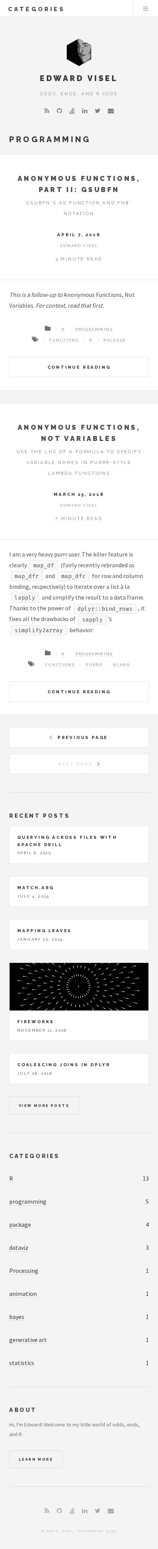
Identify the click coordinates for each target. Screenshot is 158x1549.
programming (94, 329)
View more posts (44, 1105)
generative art (28, 1340)
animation (23, 1293)
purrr (60, 554)
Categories (34, 1156)
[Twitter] (97, 111)
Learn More (36, 1459)
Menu (145, 8)
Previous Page (83, 737)
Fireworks (35, 1021)
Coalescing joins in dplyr (63, 1064)
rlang (121, 665)
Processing (23, 1270)
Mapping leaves (44, 930)
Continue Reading (79, 367)
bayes (16, 1316)
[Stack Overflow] (72, 111)
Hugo (111, 1531)
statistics (21, 1363)
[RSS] (46, 111)
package (115, 340)
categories (36, 9)
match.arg (35, 887)
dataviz (18, 1247)
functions (64, 340)
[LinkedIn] (84, 111)
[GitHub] (59, 111)
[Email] (111, 111)
